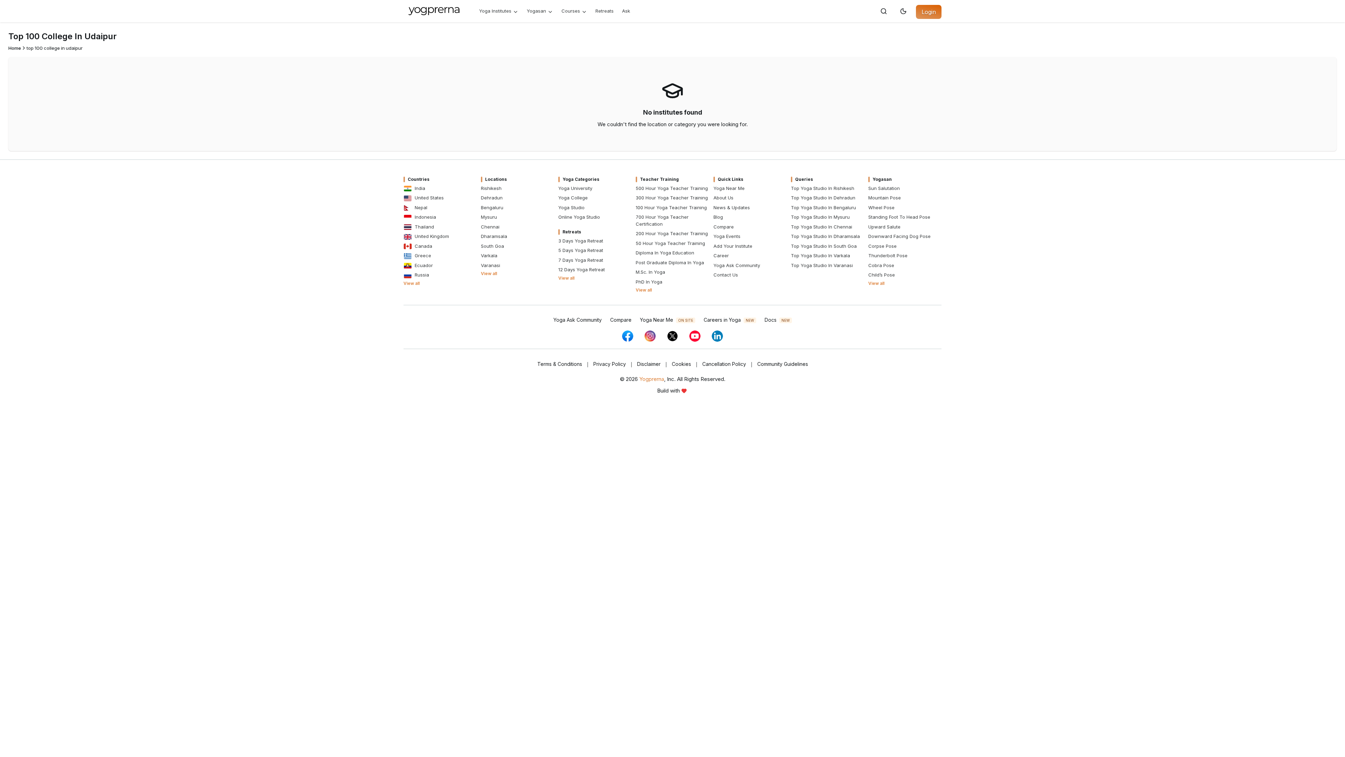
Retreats (604, 11)
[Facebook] (627, 336)
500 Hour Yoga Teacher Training (672, 188)
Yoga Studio (571, 207)
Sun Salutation (884, 188)
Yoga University (575, 188)
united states (429, 197)
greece (423, 255)
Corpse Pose (882, 246)
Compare (723, 227)
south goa (492, 246)
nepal (421, 207)
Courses (570, 11)
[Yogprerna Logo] (434, 11)
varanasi (490, 265)
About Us (723, 197)
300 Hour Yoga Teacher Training (672, 197)
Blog (718, 217)
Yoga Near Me (729, 188)
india (420, 188)
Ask (626, 11)
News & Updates (731, 207)
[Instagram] (650, 336)
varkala (489, 255)
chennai (490, 227)
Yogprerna (651, 379)
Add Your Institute (732, 246)
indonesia (425, 217)
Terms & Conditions (559, 364)
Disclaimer (649, 364)
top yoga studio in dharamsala (825, 236)
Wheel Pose (881, 207)
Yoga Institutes (495, 11)
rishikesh (491, 188)
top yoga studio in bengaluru (823, 207)
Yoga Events (726, 236)
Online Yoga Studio (579, 217)
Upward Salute (884, 227)
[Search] (884, 11)
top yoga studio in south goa (824, 246)
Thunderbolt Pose (888, 255)
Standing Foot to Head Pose (899, 217)
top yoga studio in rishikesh (822, 188)
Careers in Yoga (729, 320)
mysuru (489, 217)
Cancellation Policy (724, 364)
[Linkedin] (717, 336)
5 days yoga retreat (580, 250)
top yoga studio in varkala (820, 255)
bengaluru (492, 207)
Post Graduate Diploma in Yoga (670, 262)
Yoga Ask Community (736, 265)
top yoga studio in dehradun (823, 197)
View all (412, 283)
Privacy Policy (609, 364)
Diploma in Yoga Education (665, 252)
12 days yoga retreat (581, 269)
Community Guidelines (782, 364)
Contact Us (725, 275)
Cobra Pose (881, 265)
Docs (777, 320)
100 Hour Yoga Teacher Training (671, 207)
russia (422, 275)
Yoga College (573, 197)
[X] (672, 336)
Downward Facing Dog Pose (899, 236)
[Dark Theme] (903, 11)
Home (14, 48)
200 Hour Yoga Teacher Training (672, 233)
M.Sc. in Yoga (650, 272)
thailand (424, 227)
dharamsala (494, 236)
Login (929, 11)
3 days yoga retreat (580, 241)
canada (423, 246)
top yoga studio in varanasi (822, 265)
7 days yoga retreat (580, 260)
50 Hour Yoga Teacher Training (670, 243)
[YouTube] (695, 336)
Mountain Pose (884, 197)
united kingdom (432, 236)
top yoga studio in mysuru (820, 217)
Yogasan (536, 11)
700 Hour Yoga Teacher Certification (662, 220)
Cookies (681, 364)
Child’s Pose (881, 275)
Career (721, 255)
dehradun (492, 197)
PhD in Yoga (649, 282)
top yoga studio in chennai (821, 227)
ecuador (424, 265)
